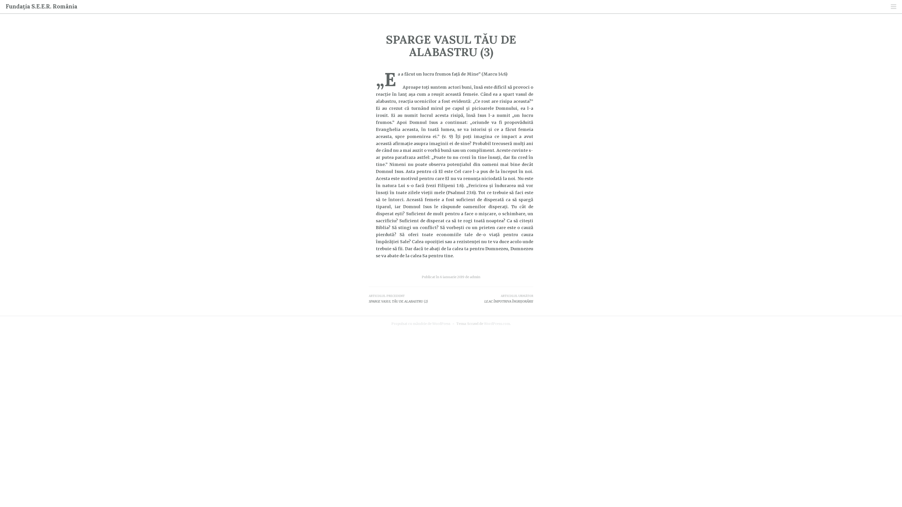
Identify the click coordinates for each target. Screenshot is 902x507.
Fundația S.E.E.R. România (41, 6)
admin (475, 277)
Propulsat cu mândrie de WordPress (420, 324)
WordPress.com (497, 324)
